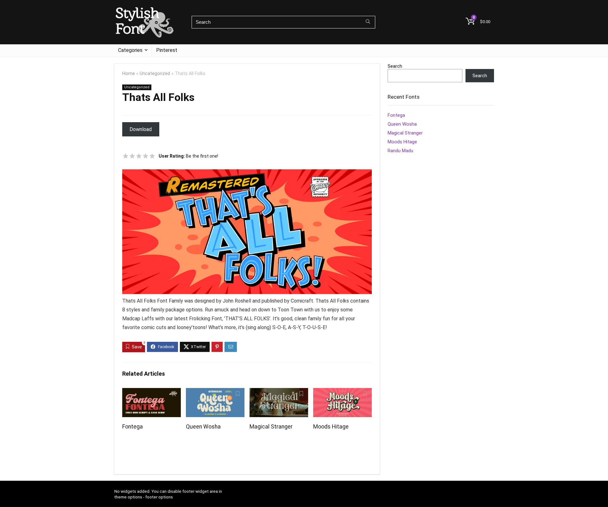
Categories (130, 50)
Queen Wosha (203, 426)
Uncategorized (155, 73)
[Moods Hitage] (342, 392)
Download (141, 129)
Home (128, 73)
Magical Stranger (271, 426)
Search (395, 66)
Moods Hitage (331, 426)
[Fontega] (151, 392)
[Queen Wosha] (215, 392)
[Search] (368, 22)
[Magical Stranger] (279, 392)
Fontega (132, 426)
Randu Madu (400, 150)
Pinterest (166, 50)
